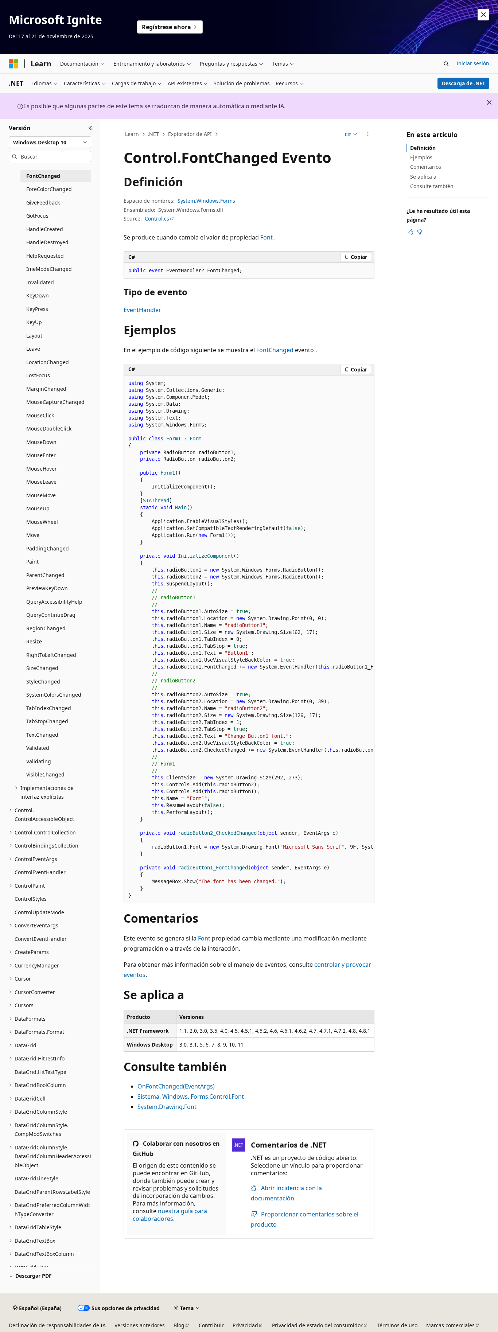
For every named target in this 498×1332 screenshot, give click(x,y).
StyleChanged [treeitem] (43, 681)
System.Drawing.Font (167, 1107)
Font (266, 237)
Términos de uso (397, 1325)
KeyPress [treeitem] (37, 308)
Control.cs (157, 218)
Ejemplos (421, 157)
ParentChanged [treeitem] (45, 575)
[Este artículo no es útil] (419, 231)
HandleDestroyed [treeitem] (47, 242)
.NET (153, 134)
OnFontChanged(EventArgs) (176, 1086)
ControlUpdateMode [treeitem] (39, 912)
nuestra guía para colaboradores (170, 1215)
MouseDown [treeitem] (41, 442)
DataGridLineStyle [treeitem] (36, 1178)
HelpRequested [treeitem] (45, 255)
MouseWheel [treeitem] (42, 521)
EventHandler (142, 310)
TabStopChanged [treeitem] (47, 721)
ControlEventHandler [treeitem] (40, 872)
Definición (423, 147)
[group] (249, 639)
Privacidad (245, 1325)
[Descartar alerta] (483, 14)
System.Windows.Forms (206, 200)
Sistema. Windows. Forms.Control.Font (190, 1097)
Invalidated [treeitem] (40, 282)
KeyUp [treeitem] (34, 322)
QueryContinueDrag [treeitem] (50, 614)
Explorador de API (190, 134)
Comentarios (425, 166)
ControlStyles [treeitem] (31, 898)
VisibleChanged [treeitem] (45, 774)
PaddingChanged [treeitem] (47, 548)
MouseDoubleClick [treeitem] (48, 428)
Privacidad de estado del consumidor (317, 1325)
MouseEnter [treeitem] (41, 455)
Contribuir (211, 1325)
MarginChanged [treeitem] (46, 388)
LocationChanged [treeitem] (47, 362)
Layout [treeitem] (34, 335)
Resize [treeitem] (34, 641)
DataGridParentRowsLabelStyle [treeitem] (52, 1191)
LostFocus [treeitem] (38, 375)
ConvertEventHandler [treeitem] (41, 938)
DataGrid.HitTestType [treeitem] (40, 1071)
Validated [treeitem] (37, 747)
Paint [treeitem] (32, 561)
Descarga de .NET (463, 83)
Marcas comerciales (450, 1325)
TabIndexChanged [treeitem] (48, 708)
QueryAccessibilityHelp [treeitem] (54, 601)
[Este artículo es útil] (410, 231)
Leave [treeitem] (33, 348)
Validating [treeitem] (38, 761)
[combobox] (50, 142)
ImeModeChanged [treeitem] (49, 268)
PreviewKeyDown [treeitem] (47, 588)
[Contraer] (90, 128)
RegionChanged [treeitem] (46, 628)
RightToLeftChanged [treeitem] (51, 654)
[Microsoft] (13, 64)
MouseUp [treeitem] (38, 508)
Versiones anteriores (139, 1325)
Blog (179, 1325)
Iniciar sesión (472, 63)
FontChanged (274, 350)
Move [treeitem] (32, 534)
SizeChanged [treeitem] (42, 668)
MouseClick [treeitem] (40, 415)
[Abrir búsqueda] (446, 63)
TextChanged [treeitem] (42, 734)
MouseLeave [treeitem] (41, 481)
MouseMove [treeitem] (41, 495)
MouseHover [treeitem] (41, 468)
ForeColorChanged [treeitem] (49, 189)
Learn (132, 134)
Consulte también (432, 186)
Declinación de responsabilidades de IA (57, 1325)
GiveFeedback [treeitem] (43, 202)
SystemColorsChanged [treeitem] (53, 694)
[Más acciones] (368, 134)
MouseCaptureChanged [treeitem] (55, 401)
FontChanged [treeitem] (43, 175)
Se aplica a (423, 176)
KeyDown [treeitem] (37, 295)
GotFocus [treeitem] (37, 215)
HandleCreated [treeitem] (44, 229)
